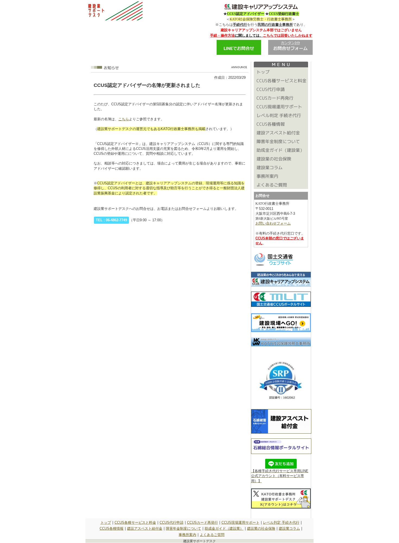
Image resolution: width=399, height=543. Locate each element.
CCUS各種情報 (111, 528)
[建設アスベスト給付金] (281, 432)
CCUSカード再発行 (202, 522)
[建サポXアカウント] (281, 507)
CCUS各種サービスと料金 (135, 522)
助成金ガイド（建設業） (224, 528)
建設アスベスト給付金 (144, 528)
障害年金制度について (183, 528)
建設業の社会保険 (261, 528)
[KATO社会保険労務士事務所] (281, 345)
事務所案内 (187, 535)
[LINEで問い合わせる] (239, 54)
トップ (105, 522)
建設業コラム (289, 528)
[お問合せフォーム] (290, 54)
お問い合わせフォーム (273, 223)
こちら (123, 119)
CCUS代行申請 (171, 522)
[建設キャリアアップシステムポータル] (281, 306)
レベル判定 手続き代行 (281, 522)
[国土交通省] (274, 265)
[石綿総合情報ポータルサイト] (281, 453)
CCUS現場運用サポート (240, 522)
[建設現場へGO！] (281, 331)
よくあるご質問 (212, 535)
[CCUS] (281, 285)
